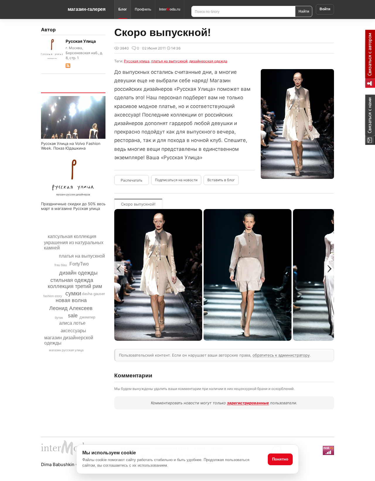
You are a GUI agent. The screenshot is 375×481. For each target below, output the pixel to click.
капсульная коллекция (72, 236)
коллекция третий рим (75, 286)
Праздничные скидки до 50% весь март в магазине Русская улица (73, 206)
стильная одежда (71, 280)
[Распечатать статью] (131, 180)
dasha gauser (93, 294)
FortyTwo (79, 263)
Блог (122, 9)
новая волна (71, 300)
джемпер (87, 317)
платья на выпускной (82, 256)
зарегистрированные (248, 402)
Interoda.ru (169, 9)
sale (73, 316)
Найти (304, 11)
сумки (73, 293)
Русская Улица (81, 41)
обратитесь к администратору (281, 355)
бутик (59, 317)
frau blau (60, 265)
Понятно (280, 459)
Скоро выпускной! (138, 204)
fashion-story (52, 296)
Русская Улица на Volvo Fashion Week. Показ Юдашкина (70, 145)
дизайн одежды (78, 273)
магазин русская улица (66, 350)
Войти (325, 9)
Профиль (143, 9)
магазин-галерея (86, 9)
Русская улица (136, 61)
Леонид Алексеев (71, 308)
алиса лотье (72, 323)
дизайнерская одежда (208, 61)
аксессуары (73, 330)
